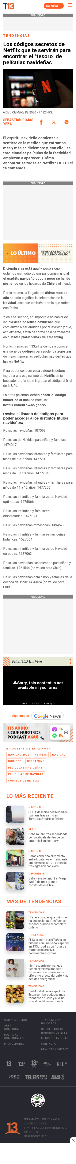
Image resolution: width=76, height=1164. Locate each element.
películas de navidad (25, 774)
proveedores (14, 1043)
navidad (58, 754)
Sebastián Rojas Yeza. (18, 122)
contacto (48, 1043)
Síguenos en (20, 715)
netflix (41, 754)
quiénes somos (15, 1019)
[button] (41, 122)
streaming (36, 761)
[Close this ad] (73, 1140)
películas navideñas (25, 767)
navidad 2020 (18, 754)
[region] (38, 1154)
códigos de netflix (23, 780)
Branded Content (54, 1049)
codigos (15, 761)
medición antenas (54, 1038)
